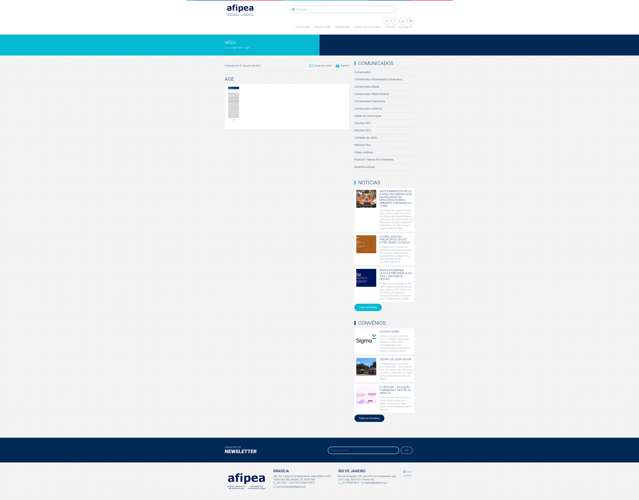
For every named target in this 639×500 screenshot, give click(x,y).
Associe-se (405, 26)
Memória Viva (362, 145)
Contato (390, 26)
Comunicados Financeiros (369, 101)
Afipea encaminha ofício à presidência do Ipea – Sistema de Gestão (396, 275)
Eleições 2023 (322, 26)
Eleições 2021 (362, 123)
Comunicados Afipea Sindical (371, 94)
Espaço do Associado (367, 26)
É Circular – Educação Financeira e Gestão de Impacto (395, 390)
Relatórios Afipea (364, 166)
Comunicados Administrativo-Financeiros (378, 79)
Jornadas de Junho (365, 137)
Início (227, 47)
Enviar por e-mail (323, 65)
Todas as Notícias (368, 307)
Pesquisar (301, 9)
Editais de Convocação (368, 115)
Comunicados (362, 72)
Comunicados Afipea (366, 86)
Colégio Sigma (389, 331)
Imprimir (345, 65)
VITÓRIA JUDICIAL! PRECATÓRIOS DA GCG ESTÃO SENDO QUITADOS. (395, 239)
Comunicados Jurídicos (368, 108)
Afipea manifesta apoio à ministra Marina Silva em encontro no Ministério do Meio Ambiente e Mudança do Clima (396, 198)
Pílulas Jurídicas (363, 152)
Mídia (240, 47)
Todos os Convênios (369, 418)
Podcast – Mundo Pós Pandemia (373, 159)
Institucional (302, 26)
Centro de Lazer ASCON (395, 359)
